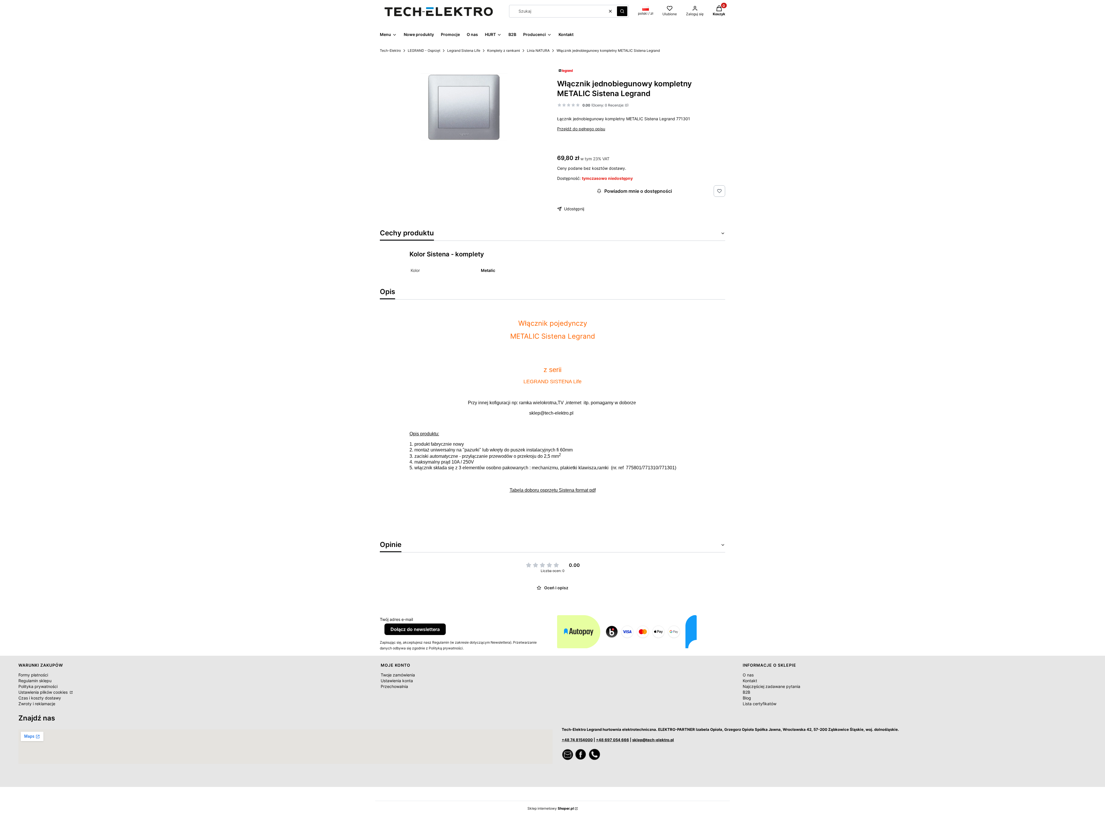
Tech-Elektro (390, 50)
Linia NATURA (538, 50)
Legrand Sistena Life (463, 50)
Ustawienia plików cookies (43, 692)
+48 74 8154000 (577, 739)
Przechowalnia (394, 686)
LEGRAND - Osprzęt (424, 50)
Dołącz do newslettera (415, 629)
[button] (622, 11)
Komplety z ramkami (503, 50)
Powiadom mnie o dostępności (638, 191)
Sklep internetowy (550, 808)
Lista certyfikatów (759, 703)
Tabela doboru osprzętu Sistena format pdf (553, 490)
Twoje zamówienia (398, 674)
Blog (747, 697)
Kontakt (750, 680)
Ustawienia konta (397, 680)
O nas (748, 674)
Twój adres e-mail (396, 619)
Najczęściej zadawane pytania (771, 686)
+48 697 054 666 (612, 739)
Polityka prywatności (38, 686)
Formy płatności (33, 674)
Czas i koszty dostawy (39, 697)
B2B (746, 692)
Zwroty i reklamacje (36, 703)
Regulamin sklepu (35, 680)
